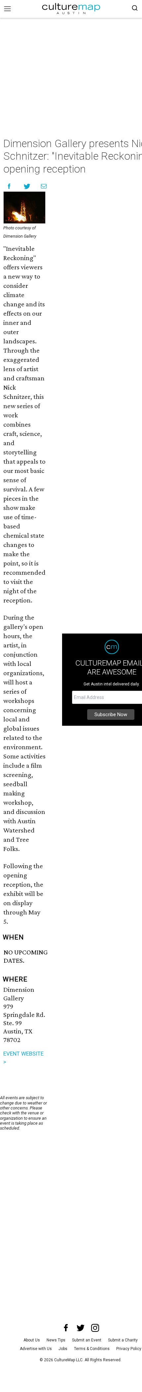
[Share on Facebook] (9, 186)
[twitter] (81, 1328)
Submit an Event (86, 1340)
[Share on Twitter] (27, 186)
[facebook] (66, 1328)
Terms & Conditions (92, 1348)
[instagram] (95, 1328)
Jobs (62, 1348)
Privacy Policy (128, 1348)
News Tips (56, 1340)
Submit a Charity (123, 1340)
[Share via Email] (44, 186)
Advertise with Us (36, 1348)
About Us (31, 1340)
